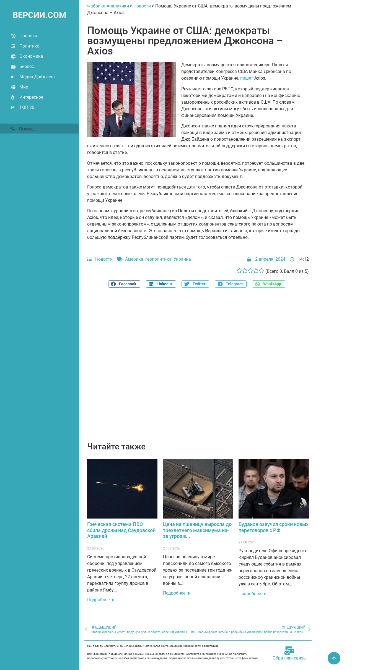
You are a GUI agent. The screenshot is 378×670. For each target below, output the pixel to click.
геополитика (158, 259)
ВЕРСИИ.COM (39, 15)
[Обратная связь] (289, 651)
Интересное (31, 97)
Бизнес (26, 66)
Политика (29, 46)
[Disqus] (198, 368)
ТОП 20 (26, 107)
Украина (182, 259)
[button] (124, 284)
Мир (23, 87)
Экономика (31, 56)
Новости (28, 35)
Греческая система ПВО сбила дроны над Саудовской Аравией (121, 530)
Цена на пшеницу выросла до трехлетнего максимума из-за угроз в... (197, 530)
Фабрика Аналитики (108, 6)
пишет (246, 78)
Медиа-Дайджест (37, 76)
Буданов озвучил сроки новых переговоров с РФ (274, 527)
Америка (134, 259)
